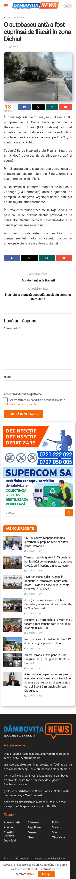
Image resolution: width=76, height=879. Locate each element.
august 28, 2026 (34, 668)
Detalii (30, 874)
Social (55, 827)
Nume (7, 376)
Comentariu (12, 328)
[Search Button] (69, 512)
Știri (6, 858)
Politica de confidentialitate (20, 404)
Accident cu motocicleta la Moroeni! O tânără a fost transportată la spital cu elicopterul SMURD (48, 624)
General (32, 832)
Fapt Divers (35, 827)
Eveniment (19, 17)
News (31, 837)
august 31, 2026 (34, 551)
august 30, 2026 (34, 613)
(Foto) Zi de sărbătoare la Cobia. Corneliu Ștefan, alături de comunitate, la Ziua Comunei (48, 604)
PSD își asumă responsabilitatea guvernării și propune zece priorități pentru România (46, 542)
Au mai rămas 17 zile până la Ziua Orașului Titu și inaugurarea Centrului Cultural (47, 659)
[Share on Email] (65, 107)
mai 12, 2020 (11, 47)
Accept (46, 874)
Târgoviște (58, 837)
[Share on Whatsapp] (52, 107)
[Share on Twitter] (38, 107)
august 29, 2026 (34, 633)
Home (7, 17)
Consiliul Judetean (9, 834)
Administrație (12, 822)
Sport (55, 832)
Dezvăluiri (10, 840)
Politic (55, 822)
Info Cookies (22, 858)
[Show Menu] (6, 6)
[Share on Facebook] (24, 107)
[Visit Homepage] (35, 6)
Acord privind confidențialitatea (23, 394)
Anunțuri (9, 827)
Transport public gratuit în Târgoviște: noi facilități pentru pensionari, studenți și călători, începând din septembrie (48, 561)
